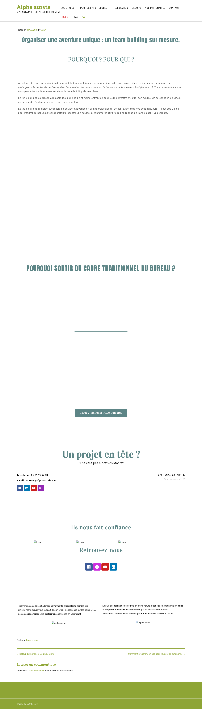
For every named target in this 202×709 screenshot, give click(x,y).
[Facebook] (20, 488)
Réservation (120, 8)
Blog (65, 17)
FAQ (76, 17)
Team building (32, 640)
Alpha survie (34, 7)
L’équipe (136, 8)
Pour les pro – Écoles (93, 8)
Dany (43, 30)
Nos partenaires (155, 8)
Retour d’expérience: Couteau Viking (35, 654)
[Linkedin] (27, 488)
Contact (174, 8)
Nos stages (68, 8)
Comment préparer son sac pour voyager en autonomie (156, 654)
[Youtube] (34, 488)
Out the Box (32, 704)
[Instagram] (41, 488)
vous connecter (36, 670)
